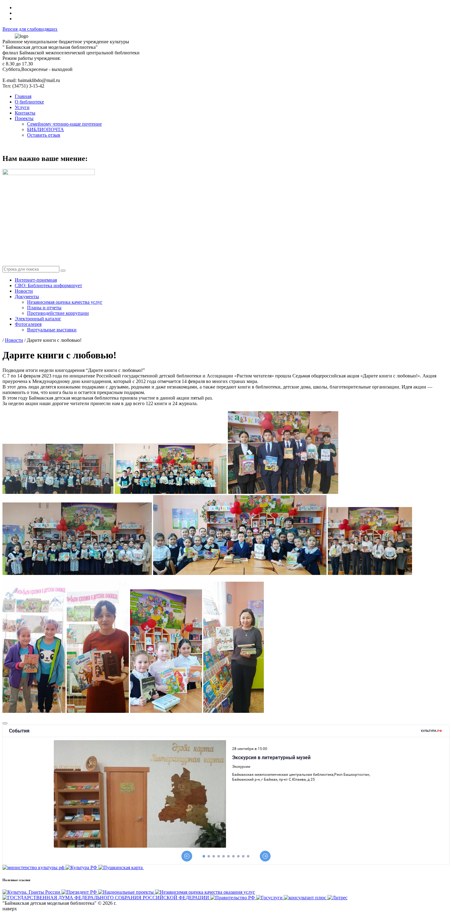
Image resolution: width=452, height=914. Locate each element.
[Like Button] (4, 723)
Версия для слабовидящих (29, 29)
